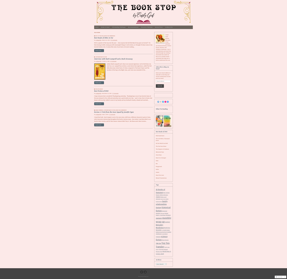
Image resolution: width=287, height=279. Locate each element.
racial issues (166, 230)
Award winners (99, 110)
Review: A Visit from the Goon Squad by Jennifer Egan (114, 112)
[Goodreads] (161, 102)
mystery (167, 222)
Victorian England (163, 249)
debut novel (163, 197)
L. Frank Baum (162, 215)
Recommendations (133, 27)
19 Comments (114, 40)
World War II (167, 251)
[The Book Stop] (143, 13)
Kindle (157, 215)
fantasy (159, 207)
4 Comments (113, 61)
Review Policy (159, 27)
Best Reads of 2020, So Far (103, 38)
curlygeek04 (98, 40)
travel (166, 247)
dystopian (158, 199)
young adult (160, 254)
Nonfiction (160, 228)
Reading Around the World (161, 232)
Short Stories (165, 240)
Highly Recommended (109, 36)
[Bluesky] (168, 102)
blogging (157, 195)
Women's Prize (159, 251)
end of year (163, 199)
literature (168, 215)
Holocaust (162, 213)
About (97, 27)
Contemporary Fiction (101, 57)
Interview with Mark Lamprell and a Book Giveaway (113, 59)
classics (158, 197)
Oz (162, 230)
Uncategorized (99, 89)
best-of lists (166, 192)
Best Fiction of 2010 (101, 91)
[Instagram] (165, 102)
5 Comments (115, 93)
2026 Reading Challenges (119, 27)
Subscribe (159, 86)
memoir (159, 218)
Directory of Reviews (147, 27)
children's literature (164, 195)
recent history (165, 233)
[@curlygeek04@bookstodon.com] (158, 102)
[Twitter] (163, 102)
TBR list (158, 243)
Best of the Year (99, 36)
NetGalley (159, 225)
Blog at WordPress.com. (143, 276)
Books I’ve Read (105, 27)
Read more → (99, 50)
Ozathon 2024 (169, 27)
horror (166, 213)
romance (158, 237)
